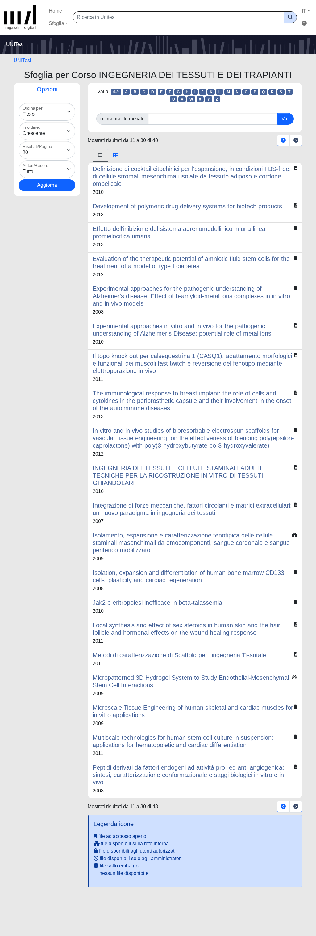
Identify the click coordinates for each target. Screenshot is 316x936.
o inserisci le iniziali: (122, 118)
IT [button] (304, 11)
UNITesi (22, 60)
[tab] (100, 155)
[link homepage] (22, 17)
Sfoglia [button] (56, 23)
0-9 (116, 92)
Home (55, 11)
